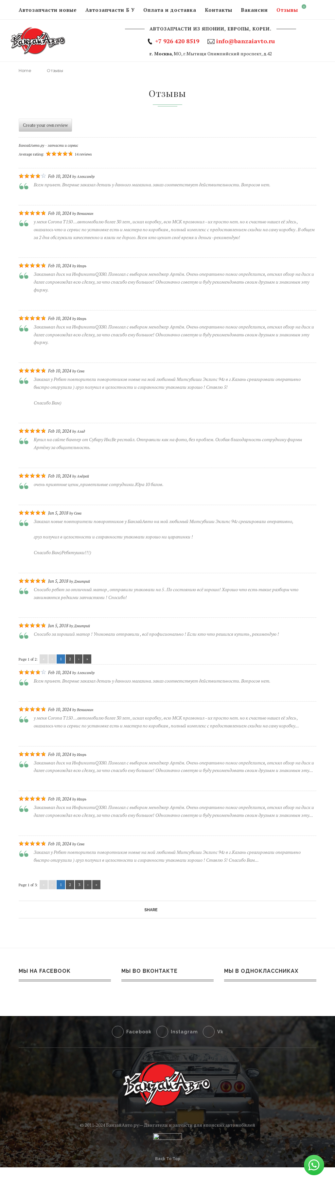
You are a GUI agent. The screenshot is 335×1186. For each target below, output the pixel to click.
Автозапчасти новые (48, 10)
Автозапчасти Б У (110, 10)
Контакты (218, 10)
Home (25, 70)
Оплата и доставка (169, 10)
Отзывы (287, 10)
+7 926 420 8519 (177, 41)
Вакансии (254, 10)
